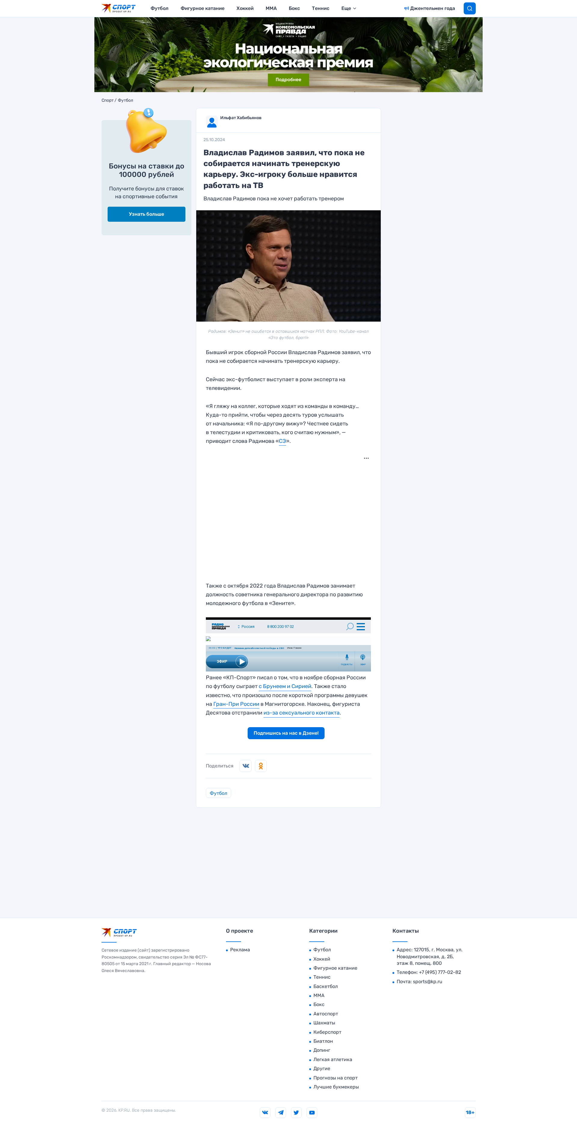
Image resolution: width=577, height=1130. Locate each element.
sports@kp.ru (427, 981)
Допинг (321, 1050)
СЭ (282, 441)
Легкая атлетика (332, 1059)
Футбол (160, 8)
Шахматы (324, 1023)
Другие (321, 1068)
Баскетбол (325, 986)
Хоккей (245, 8)
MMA (271, 8)
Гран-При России (236, 704)
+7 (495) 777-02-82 (440, 972)
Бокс (294, 8)
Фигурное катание (202, 8)
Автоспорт (325, 1014)
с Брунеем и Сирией (285, 686)
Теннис (320, 8)
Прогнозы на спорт (335, 1078)
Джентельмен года (432, 8)
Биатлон (323, 1041)
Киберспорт (327, 1032)
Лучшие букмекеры (336, 1087)
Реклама (240, 949)
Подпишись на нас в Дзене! (286, 733)
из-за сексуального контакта (302, 712)
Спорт (108, 100)
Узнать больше (146, 214)
